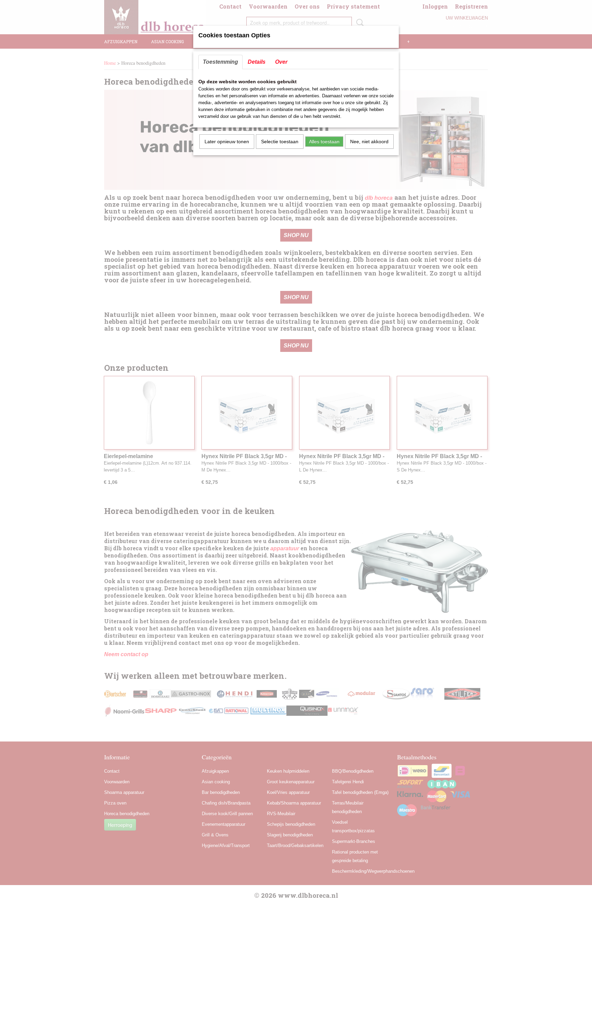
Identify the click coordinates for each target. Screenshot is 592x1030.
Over (281, 62)
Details (257, 62)
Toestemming (220, 62)
